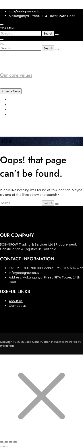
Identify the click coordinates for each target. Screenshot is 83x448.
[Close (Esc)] (15, 442)
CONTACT (17, 114)
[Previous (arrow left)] (2, 446)
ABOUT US (17, 104)
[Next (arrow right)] (6, 446)
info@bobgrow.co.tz (24, 11)
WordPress (7, 346)
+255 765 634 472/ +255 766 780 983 (38, 56)
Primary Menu (11, 91)
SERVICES (16, 109)
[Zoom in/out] (2, 442)
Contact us (17, 305)
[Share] (10, 442)
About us (16, 301)
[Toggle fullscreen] (6, 442)
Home (13, 99)
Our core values (16, 75)
